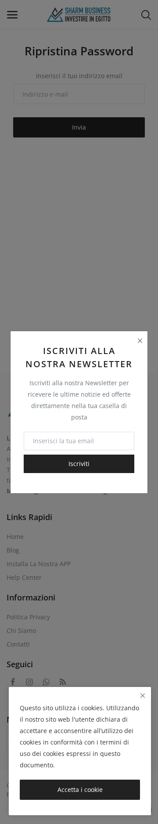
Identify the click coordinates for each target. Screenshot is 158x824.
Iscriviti (79, 463)
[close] (143, 695)
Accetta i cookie (80, 789)
